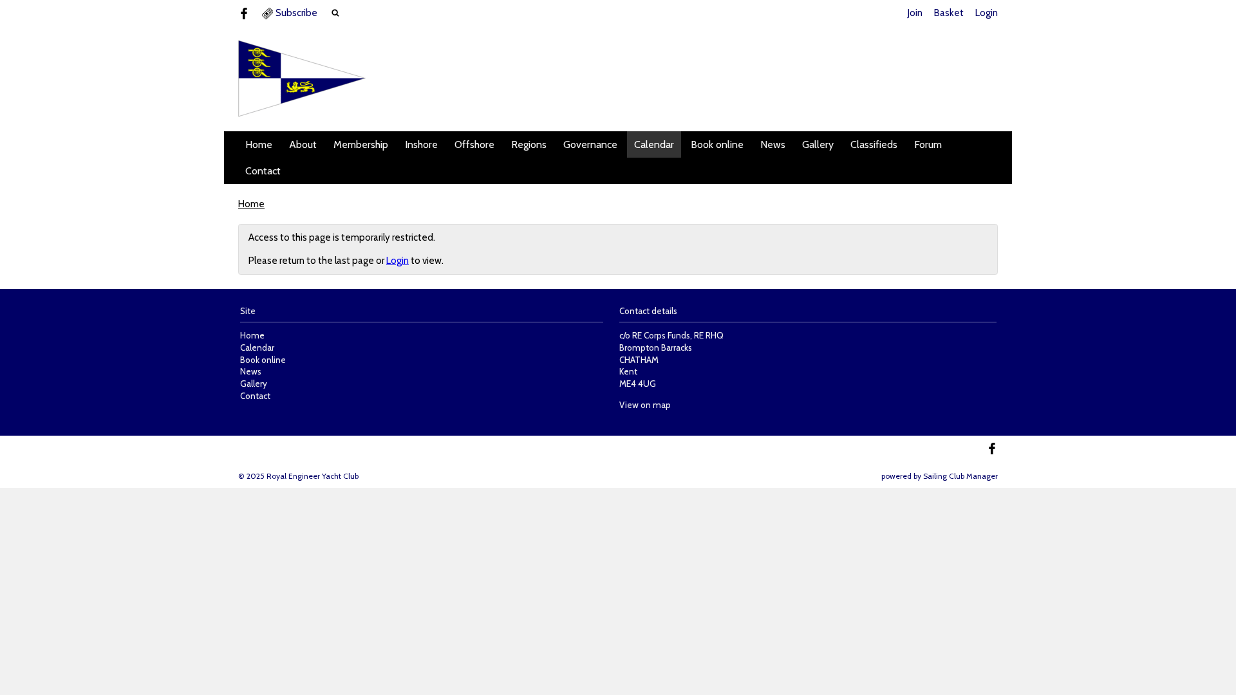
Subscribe (296, 13)
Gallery (818, 144)
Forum (928, 144)
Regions (529, 144)
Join (915, 13)
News (772, 144)
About (303, 144)
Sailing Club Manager (960, 476)
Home (258, 144)
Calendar (654, 144)
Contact (263, 171)
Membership (360, 144)
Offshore (474, 144)
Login (986, 13)
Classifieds (873, 144)
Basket (949, 13)
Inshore (421, 144)
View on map (645, 405)
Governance (590, 144)
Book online (717, 144)
